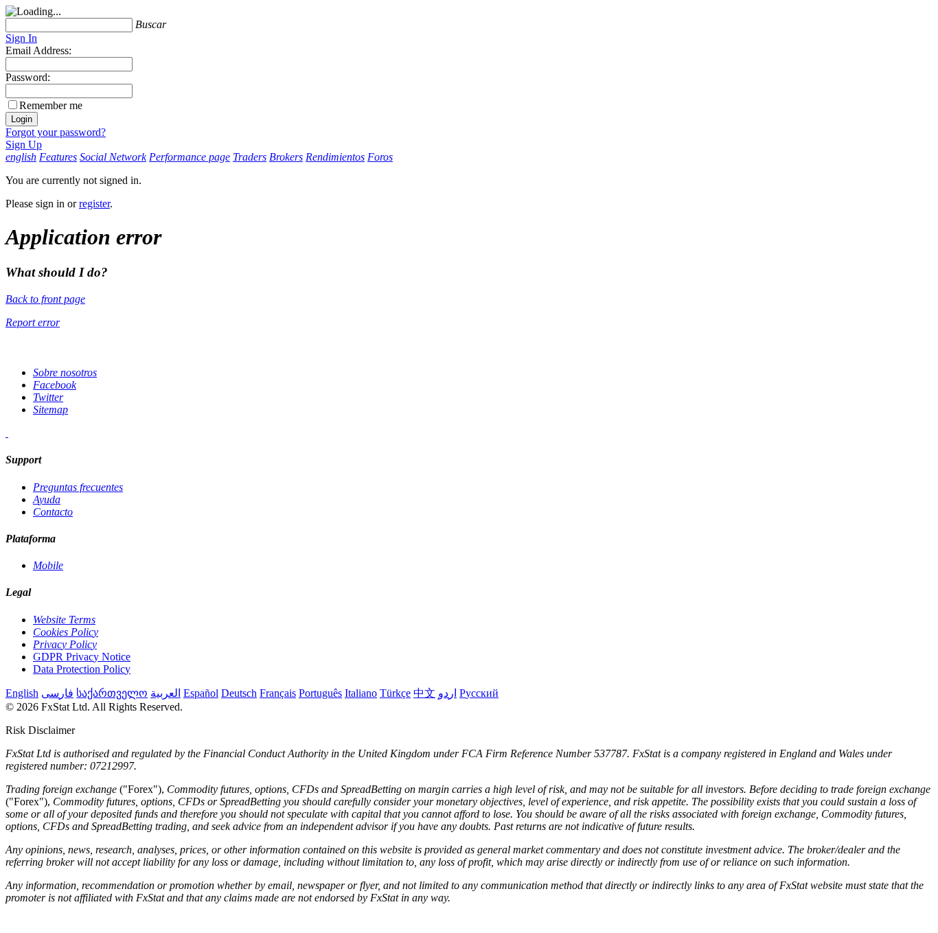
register (94, 203)
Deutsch (239, 693)
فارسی (57, 693)
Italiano (361, 693)
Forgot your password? (55, 132)
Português (320, 693)
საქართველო (112, 693)
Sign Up (23, 144)
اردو (447, 693)
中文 (424, 693)
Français (278, 693)
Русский (479, 693)
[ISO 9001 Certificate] (6, 433)
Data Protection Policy (81, 669)
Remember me (50, 105)
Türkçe (395, 693)
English (21, 693)
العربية (165, 693)
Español (200, 693)
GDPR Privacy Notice (81, 657)
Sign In (21, 38)
